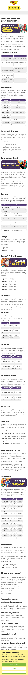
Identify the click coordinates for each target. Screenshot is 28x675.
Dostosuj (14, 668)
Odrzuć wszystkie (14, 672)
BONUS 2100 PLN (14, 8)
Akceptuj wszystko (14, 664)
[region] (14, 662)
